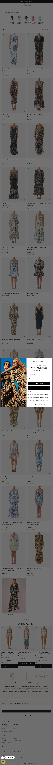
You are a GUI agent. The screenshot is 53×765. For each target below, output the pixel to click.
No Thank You (39, 388)
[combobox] (30, 378)
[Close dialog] (50, 360)
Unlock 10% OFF (39, 383)
